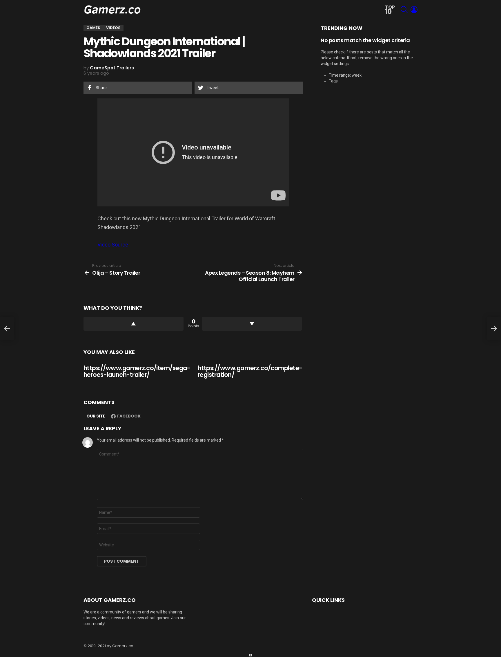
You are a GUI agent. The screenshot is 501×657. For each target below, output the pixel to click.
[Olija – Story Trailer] (7, 328)
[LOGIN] (414, 9)
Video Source (112, 245)
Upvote (134, 324)
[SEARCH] (404, 9)
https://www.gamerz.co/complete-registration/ (250, 371)
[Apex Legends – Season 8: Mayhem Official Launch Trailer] (494, 328)
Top (390, 10)
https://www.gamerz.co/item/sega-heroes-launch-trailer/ (137, 371)
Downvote (252, 324)
